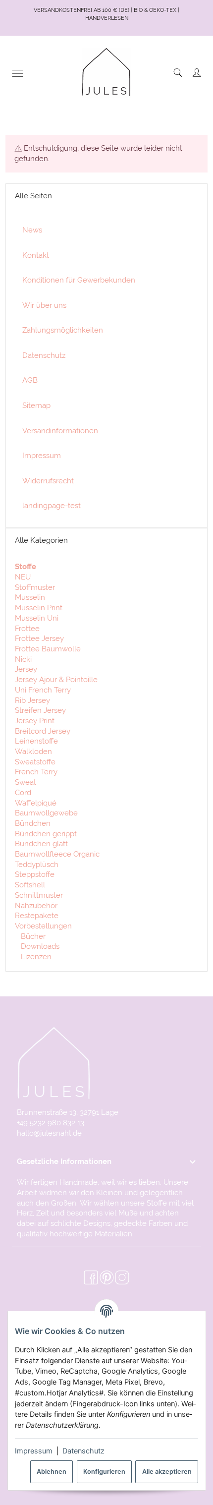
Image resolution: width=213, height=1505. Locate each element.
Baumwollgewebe (46, 813)
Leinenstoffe (36, 741)
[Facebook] (91, 1278)
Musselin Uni (36, 618)
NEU (23, 577)
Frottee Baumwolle (48, 648)
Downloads (39, 946)
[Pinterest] (107, 1278)
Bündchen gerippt (46, 833)
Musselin (30, 597)
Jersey (26, 669)
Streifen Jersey (40, 710)
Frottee (27, 628)
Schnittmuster (39, 895)
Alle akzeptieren (167, 1471)
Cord (23, 792)
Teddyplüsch (36, 864)
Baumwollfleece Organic (57, 854)
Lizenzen (35, 956)
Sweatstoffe (35, 761)
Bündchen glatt (41, 843)
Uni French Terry (43, 690)
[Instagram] (122, 1278)
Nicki (23, 659)
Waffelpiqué (35, 803)
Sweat (25, 782)
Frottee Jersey (39, 638)
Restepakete (36, 915)
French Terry (36, 771)
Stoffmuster (35, 587)
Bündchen (33, 823)
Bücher (32, 936)
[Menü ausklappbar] (17, 73)
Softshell (30, 884)
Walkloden (33, 751)
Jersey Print (34, 720)
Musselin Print (38, 607)
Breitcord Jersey (42, 731)
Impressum (34, 1451)
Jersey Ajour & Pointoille (56, 679)
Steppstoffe (34, 874)
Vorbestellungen (43, 926)
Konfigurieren (104, 1471)
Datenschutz (83, 1451)
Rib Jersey (32, 700)
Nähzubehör (36, 905)
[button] (107, 1162)
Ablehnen (51, 1471)
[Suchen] (177, 73)
